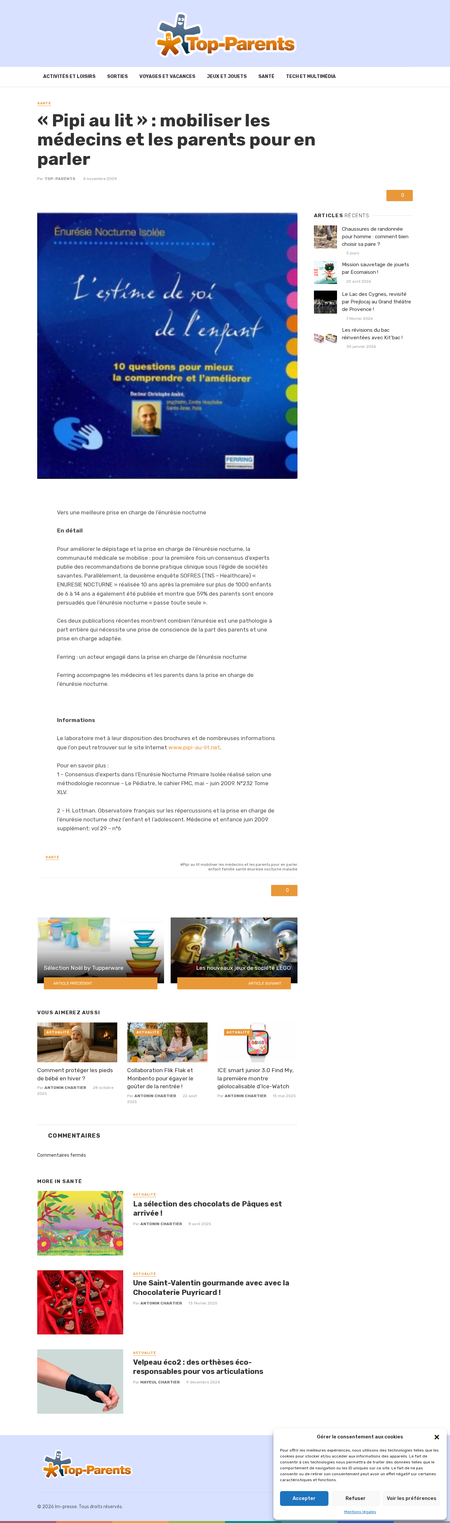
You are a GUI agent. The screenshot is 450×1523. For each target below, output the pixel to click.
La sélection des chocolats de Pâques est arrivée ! (207, 1208)
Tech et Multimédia (311, 76)
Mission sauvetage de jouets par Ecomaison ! (375, 268)
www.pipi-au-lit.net (194, 747)
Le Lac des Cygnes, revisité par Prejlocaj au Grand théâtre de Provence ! (376, 301)
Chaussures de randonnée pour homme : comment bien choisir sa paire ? (375, 236)
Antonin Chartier (65, 1087)
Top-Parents (59, 178)
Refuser (356, 1498)
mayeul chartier (160, 1382)
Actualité (58, 1032)
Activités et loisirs (69, 76)
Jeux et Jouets (227, 76)
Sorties (117, 76)
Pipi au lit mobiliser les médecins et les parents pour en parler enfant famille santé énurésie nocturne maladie (240, 866)
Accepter (304, 1498)
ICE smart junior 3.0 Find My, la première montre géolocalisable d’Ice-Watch (255, 1078)
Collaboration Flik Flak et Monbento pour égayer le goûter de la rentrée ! (160, 1078)
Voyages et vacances (167, 76)
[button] (437, 1437)
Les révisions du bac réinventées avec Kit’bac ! (372, 334)
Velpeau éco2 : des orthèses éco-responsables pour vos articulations (198, 1367)
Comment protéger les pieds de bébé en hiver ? (75, 1074)
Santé (266, 76)
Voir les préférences (411, 1498)
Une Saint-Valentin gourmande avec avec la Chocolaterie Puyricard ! (211, 1287)
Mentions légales (360, 1512)
